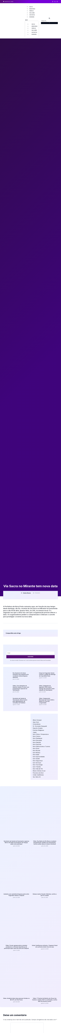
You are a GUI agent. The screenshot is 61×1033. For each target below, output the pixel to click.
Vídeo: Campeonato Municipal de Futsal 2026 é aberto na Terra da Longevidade (46, 700)
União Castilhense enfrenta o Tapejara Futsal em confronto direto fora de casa (44, 946)
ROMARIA (31, 17)
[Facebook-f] (52, 1)
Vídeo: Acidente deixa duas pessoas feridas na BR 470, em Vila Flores (16, 999)
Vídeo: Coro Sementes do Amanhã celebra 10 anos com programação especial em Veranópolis (21, 688)
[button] (31, 20)
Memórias (32, 8)
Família (31, 10)
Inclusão (32, 12)
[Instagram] (57, 1)
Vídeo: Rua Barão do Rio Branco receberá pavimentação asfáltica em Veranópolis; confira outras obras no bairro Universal (44, 842)
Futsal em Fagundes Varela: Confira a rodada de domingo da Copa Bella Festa (47, 674)
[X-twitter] (55, 1)
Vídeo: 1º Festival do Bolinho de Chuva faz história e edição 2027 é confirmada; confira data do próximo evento (44, 1000)
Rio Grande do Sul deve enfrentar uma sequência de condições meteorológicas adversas (21, 675)
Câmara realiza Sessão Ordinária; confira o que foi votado (45, 894)
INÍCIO (31, 6)
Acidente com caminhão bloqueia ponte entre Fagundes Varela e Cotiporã (16, 894)
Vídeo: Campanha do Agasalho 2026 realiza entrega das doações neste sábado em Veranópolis (46, 688)
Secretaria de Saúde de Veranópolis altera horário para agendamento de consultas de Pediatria (20, 700)
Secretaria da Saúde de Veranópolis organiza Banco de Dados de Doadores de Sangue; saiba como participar (16, 842)
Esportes (32, 14)
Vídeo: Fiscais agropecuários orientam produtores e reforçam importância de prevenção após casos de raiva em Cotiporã (16, 947)
